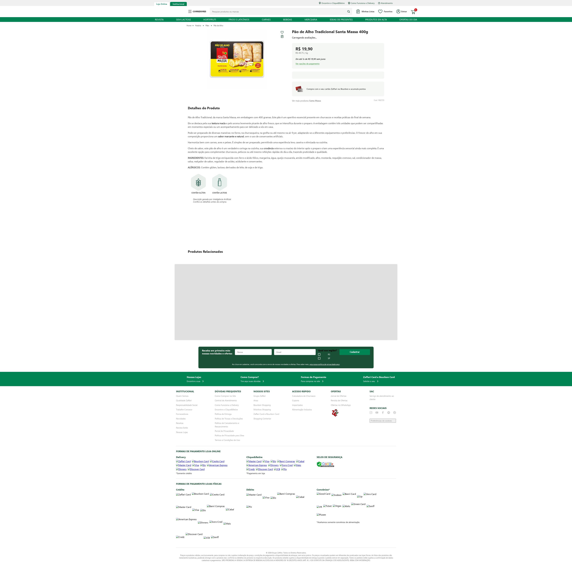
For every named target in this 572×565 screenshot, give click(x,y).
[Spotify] (388, 412)
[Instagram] (371, 412)
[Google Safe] (325, 464)
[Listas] (282, 36)
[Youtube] (377, 412)
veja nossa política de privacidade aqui (325, 364)
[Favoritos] (282, 32)
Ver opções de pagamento (308, 63)
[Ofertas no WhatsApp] (335, 416)
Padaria (198, 25)
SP (329, 358)
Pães (207, 25)
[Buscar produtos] (348, 11)
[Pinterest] (394, 412)
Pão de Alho (218, 25)
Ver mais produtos (306, 100)
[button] (237, 59)
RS (329, 354)
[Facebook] (382, 412)
